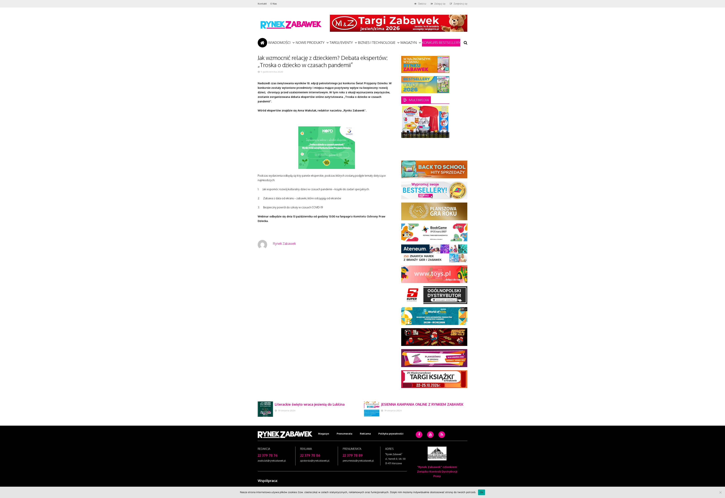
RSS (441, 440)
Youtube (430, 440)
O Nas (273, 3)
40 (430, 138)
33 (447, 136)
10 (443, 132)
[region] (425, 122)
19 (434, 134)
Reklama (365, 433)
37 (417, 138)
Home (262, 42)
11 (447, 132)
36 (412, 138)
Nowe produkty (310, 42)
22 (447, 134)
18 (430, 134)
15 (417, 134)
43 (443, 138)
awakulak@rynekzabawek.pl (272, 460)
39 (425, 138)
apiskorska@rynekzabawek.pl (314, 460)
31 (438, 136)
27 (421, 136)
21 (443, 134)
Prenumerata (344, 433)
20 (438, 134)
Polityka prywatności (390, 433)
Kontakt (262, 3)
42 (438, 138)
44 (447, 138)
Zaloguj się (439, 3)
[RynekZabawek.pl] (291, 30)
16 (421, 134)
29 (430, 136)
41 (434, 138)
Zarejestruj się (460, 3)
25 (412, 136)
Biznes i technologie (376, 42)
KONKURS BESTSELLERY (441, 42)
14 (412, 134)
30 (434, 136)
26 (417, 136)
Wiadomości (279, 42)
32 (443, 136)
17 (425, 134)
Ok (481, 492)
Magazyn (408, 42)
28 (425, 136)
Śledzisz (422, 3)
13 (408, 134)
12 (404, 134)
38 (421, 138)
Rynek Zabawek (284, 243)
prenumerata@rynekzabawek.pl (358, 460)
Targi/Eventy (341, 42)
